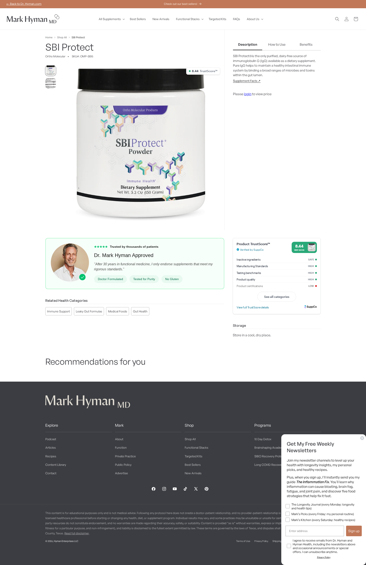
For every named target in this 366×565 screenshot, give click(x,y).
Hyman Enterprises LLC (66, 541)
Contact (50, 473)
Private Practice (125, 456)
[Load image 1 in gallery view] (50, 70)
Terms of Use (243, 541)
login (247, 94)
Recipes (50, 456)
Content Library (55, 464)
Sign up (354, 531)
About (119, 439)
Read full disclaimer (76, 533)
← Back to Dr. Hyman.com (24, 3)
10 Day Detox (262, 439)
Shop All (62, 37)
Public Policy (123, 464)
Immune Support (58, 311)
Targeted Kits (193, 456)
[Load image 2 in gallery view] (50, 83)
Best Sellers (193, 464)
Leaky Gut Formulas (89, 311)
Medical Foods (117, 311)
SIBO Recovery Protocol (270, 456)
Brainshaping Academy (269, 448)
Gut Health (140, 311)
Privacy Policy (261, 541)
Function (121, 448)
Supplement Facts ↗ (247, 80)
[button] (110, 19)
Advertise (121, 473)
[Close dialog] (362, 438)
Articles (50, 448)
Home (49, 37)
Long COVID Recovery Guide (273, 464)
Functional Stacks (196, 448)
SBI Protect (78, 37)
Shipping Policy (280, 541)
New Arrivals (193, 473)
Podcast (50, 439)
